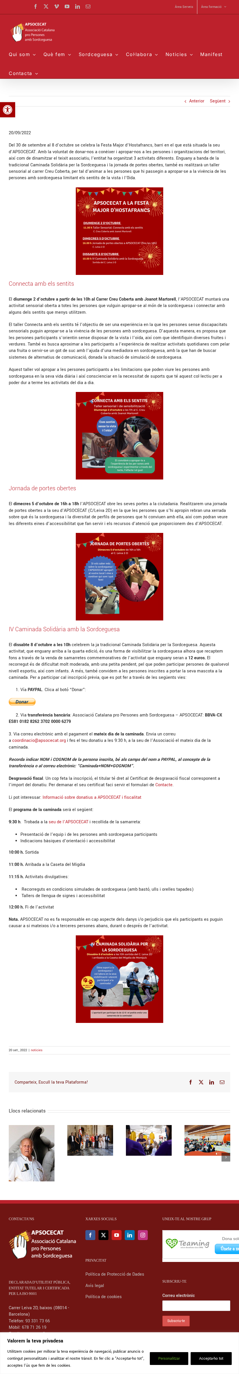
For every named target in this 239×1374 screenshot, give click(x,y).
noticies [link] (37, 1050)
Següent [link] (218, 101)
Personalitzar (169, 1358)
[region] (119, 1353)
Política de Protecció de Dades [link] (115, 1274)
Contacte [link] (164, 785)
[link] (7, 109)
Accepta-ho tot (211, 1358)
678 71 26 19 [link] (34, 1327)
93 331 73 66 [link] (37, 1321)
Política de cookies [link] (103, 1297)
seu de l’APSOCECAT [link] (68, 822)
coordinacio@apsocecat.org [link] (39, 740)
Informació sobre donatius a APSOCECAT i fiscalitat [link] (92, 797)
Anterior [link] (196, 101)
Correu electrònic (178, 1296)
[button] (13, 1157)
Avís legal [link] (94, 1286)
